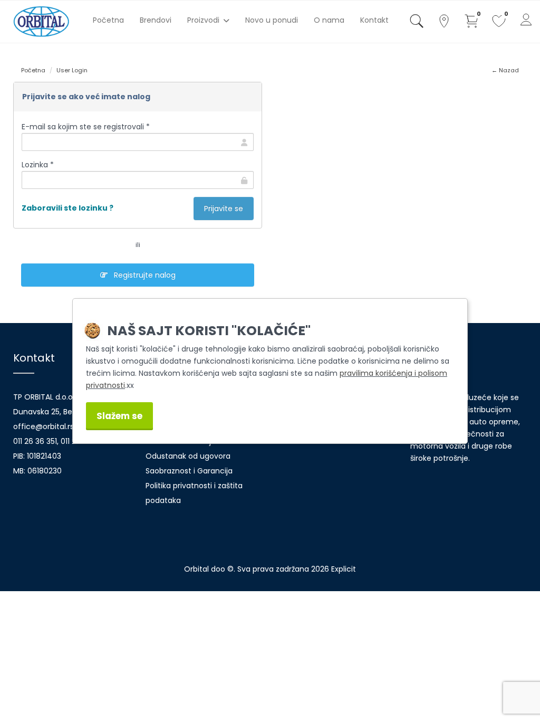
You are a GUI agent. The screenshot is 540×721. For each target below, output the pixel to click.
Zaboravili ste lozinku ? (67, 208)
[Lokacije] (444, 23)
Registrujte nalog (142, 275)
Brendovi (155, 20)
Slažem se (119, 416)
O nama (329, 20)
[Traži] (416, 23)
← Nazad (505, 70)
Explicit (343, 569)
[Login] (526, 21)
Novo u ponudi (271, 20)
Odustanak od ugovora (188, 456)
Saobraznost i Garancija (189, 471)
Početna (108, 20)
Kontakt (374, 20)
